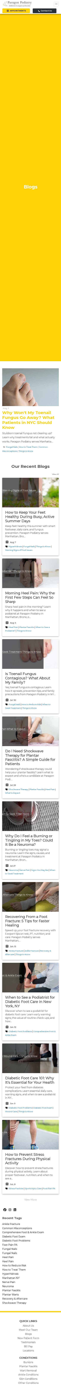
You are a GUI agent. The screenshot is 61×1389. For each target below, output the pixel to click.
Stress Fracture (16, 951)
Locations (28, 1350)
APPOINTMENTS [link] (17, 11)
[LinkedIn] (15, 1210)
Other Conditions (28, 1383)
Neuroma (13, 870)
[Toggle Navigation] (56, 3)
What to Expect (16, 729)
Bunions (28, 1362)
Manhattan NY (10, 1278)
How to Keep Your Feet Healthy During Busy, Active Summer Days (29, 516)
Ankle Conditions (28, 1374)
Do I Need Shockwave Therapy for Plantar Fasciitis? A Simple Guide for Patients (30, 757)
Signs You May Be (39, 870)
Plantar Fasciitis (26, 627)
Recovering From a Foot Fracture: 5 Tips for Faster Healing (27, 920)
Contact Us (46, 11)
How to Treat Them (28, 447)
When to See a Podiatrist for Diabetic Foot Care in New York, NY (30, 1001)
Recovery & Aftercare (15, 1298)
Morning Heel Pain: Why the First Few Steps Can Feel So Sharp (30, 597)
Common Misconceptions (17, 1228)
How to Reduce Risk (31, 704)
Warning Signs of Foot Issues (19, 490)
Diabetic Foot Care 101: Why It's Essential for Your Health (29, 1080)
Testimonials (28, 1342)
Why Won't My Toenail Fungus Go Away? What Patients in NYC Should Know (28, 420)
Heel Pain (13, 627)
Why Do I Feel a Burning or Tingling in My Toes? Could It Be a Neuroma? (29, 840)
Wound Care (11, 1056)
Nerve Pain (24, 870)
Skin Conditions (28, 1378)
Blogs (28, 1334)
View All (55, 474)
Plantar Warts (10, 1294)
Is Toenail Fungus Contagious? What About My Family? (27, 678)
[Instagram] (10, 1210)
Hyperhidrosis (15, 546)
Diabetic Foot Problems (20, 1031)
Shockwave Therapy (18, 789)
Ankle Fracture (32, 951)
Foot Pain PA (49, 1188)
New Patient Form (28, 1338)
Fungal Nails (12, 447)
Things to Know (26, 451)
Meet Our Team (28, 1329)
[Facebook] (5, 1210)
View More (30, 1199)
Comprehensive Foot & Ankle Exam (23, 1232)
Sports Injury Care (33, 1188)
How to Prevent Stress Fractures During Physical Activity (27, 1158)
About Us (28, 1325)
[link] (30, 516)
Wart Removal (28, 1370)
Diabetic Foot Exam (42, 1108)
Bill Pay (28, 1346)
